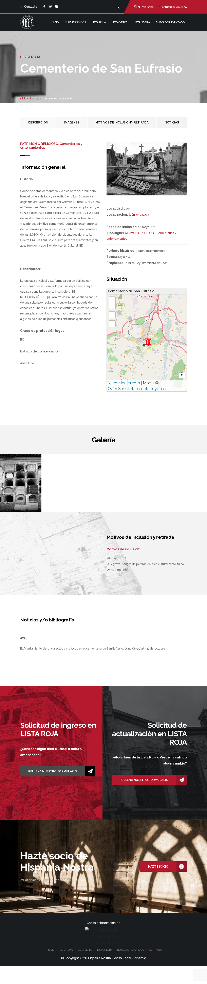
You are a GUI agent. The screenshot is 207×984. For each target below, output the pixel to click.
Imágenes (71, 122)
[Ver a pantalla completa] (112, 315)
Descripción (38, 122)
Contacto (30, 6)
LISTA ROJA (65, 949)
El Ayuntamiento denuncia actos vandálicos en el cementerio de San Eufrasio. (72, 648)
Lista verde (120, 22)
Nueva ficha (146, 7)
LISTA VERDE (85, 949)
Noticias (172, 122)
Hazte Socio (158, 866)
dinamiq (140, 958)
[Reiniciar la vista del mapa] (112, 324)
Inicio (55, 22)
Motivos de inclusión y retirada (122, 122)
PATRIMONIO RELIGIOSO (139, 233)
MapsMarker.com (124, 383)
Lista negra (142, 22)
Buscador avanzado (170, 22)
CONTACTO (155, 949)
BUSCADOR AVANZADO (130, 949)
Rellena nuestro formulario (52, 771)
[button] (148, 342)
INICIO (51, 949)
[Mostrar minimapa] (182, 375)
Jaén (132, 214)
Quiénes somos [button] (75, 22)
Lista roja (99, 22)
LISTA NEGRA (104, 949)
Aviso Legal (122, 958)
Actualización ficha (174, 7)
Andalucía (142, 214)
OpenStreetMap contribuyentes (137, 388)
